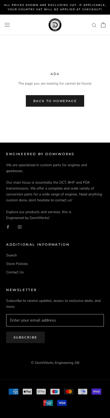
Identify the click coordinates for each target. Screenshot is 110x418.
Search (11, 255)
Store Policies (17, 263)
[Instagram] (19, 227)
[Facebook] (8, 227)
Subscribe (25, 337)
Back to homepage (55, 101)
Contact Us (15, 272)
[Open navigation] (7, 25)
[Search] (94, 25)
